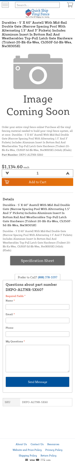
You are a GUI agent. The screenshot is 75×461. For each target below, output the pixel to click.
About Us (21, 444)
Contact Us (37, 444)
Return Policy (48, 455)
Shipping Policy (28, 455)
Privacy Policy (53, 449)
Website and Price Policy (27, 449)
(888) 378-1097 (47, 277)
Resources (53, 444)
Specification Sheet (37, 260)
